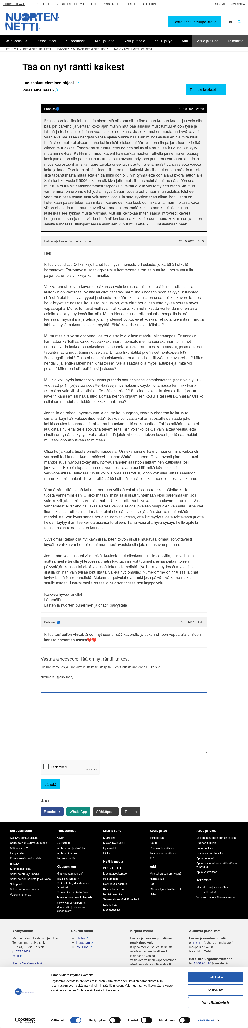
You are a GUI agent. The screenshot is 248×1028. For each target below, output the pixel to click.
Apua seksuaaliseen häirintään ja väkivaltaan (216, 865)
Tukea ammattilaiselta (209, 853)
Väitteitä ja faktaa (20, 894)
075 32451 (23, 951)
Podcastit (111, 4)
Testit (131, 4)
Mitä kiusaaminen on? (70, 873)
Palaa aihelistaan (38, 90)
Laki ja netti (110, 904)
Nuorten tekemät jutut (76, 4)
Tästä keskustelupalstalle (195, 21)
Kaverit (61, 838)
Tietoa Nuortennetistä (27, 963)
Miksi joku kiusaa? (68, 879)
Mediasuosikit (111, 909)
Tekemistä (203, 880)
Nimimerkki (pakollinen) (57, 677)
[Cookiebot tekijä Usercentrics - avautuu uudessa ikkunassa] (25, 1020)
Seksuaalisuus (21, 830)
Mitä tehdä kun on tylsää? (165, 873)
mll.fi (15, 956)
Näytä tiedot (205, 1020)
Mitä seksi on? (19, 848)
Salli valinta (215, 989)
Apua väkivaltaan (206, 872)
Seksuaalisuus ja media (24, 874)
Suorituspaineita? (20, 868)
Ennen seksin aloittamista (25, 858)
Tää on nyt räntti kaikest (133, 49)
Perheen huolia (66, 858)
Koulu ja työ (158, 830)
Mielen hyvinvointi (114, 843)
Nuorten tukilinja (206, 843)
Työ (152, 858)
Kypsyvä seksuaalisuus (24, 838)
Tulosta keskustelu (206, 89)
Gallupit (150, 4)
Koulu (153, 843)
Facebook (52, 811)
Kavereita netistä (113, 889)
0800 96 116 (202, 963)
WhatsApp (78, 811)
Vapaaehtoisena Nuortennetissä (216, 897)
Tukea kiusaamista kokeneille (74, 897)
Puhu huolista (204, 848)
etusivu (12, 49)
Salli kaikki (215, 977)
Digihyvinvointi (112, 868)
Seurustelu (63, 843)
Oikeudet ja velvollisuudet (165, 889)
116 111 (198, 942)
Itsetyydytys (17, 853)
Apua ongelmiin (205, 858)
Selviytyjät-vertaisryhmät (71, 902)
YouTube (82, 947)
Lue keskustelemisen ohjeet (48, 82)
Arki (153, 866)
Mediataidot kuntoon (115, 873)
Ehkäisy (15, 863)
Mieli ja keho (112, 830)
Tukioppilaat (14, 4)
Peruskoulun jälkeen (162, 848)
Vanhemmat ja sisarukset (72, 848)
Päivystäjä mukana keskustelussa (82, 49)
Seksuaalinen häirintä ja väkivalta (30, 879)
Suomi (220, 4)
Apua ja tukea (206, 830)
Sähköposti (105, 811)
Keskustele (40, 4)
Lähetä (50, 784)
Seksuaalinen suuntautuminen (28, 843)
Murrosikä (109, 838)
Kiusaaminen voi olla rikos (72, 892)
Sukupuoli (16, 884)
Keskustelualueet (37, 49)
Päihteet (108, 853)
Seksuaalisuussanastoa (24, 889)
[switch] (115, 1020)
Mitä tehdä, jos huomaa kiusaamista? (71, 909)
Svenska (238, 4)
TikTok (80, 938)
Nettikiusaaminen (113, 894)
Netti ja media (113, 861)
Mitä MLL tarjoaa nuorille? (212, 887)
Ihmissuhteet (66, 830)
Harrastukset (157, 879)
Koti (152, 884)
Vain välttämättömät (215, 1002)
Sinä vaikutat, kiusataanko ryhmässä (73, 885)
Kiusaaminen (66, 866)
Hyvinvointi (109, 848)
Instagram (83, 942)
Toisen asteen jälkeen (163, 853)
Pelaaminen (110, 879)
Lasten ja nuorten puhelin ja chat (216, 838)
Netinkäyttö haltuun (115, 884)
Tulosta (131, 811)
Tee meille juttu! (206, 892)
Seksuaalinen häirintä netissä (121, 899)
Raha (153, 894)
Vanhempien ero (67, 853)
